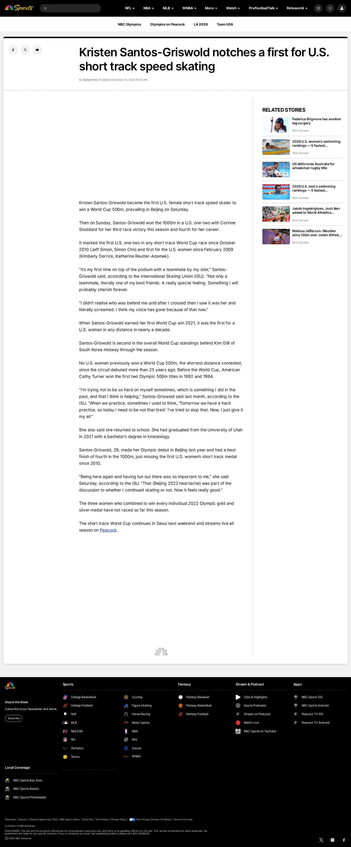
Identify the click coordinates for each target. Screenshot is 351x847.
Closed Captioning (40, 819)
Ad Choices (102, 819)
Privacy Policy (118, 819)
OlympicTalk (90, 79)
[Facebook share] (13, 50)
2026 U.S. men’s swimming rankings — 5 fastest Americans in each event (313, 188)
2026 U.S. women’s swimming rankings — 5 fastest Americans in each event (316, 143)
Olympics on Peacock (167, 24)
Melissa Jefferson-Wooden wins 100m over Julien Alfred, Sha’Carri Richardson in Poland (317, 233)
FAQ (55, 819)
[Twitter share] (25, 50)
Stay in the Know (16, 702)
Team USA (225, 24)
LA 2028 (200, 24)
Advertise (10, 819)
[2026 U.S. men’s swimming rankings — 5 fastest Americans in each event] (276, 192)
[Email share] (37, 50)
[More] (318, 8)
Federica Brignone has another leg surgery (316, 121)
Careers (22, 819)
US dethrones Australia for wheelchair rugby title (313, 166)
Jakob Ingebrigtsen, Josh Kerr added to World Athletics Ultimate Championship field (316, 210)
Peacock (108, 530)
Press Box (87, 819)
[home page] (19, 8)
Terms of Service (183, 819)
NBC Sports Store (70, 819)
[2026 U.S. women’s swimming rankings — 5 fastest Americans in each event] (276, 147)
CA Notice (165, 819)
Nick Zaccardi (300, 130)
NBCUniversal (27, 826)
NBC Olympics (129, 24)
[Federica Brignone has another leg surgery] (276, 124)
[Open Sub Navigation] (134, 8)
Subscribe (14, 718)
